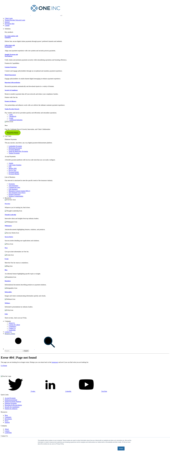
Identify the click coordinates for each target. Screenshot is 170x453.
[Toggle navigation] (61, 15)
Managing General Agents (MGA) (19, 191)
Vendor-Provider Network (12, 109)
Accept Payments (10, 398)
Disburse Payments (11, 403)
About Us (12, 323)
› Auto (11, 114)
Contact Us (12, 328)
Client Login (9, 18)
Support (7, 22)
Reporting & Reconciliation (12, 82)
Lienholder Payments (15, 146)
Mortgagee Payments (15, 148)
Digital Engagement (10, 75)
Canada (7, 25)
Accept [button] (121, 448)
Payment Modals (14, 174)
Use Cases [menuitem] (8, 136)
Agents (11, 163)
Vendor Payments (14, 153)
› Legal (11, 118)
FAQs (6, 314)
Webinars (7, 303)
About (7, 429)
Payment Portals (14, 172)
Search (26, 351)
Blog (6, 270)
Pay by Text (12, 170)
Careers (7, 431)
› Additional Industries (15, 120)
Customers (8, 417)
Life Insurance (13, 189)
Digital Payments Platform (13, 401)
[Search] (34, 349)
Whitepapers (8, 225)
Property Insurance (14, 194)
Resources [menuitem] (8, 198)
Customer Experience (11, 67)
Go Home (4, 365)
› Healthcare (12, 116)
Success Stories (9, 237)
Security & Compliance (11, 90)
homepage (55, 362)
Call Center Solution (15, 165)
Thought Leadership (10, 214)
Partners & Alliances (10, 101)
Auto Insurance (13, 185)
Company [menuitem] (8, 321)
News (6, 248)
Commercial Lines (14, 187)
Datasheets (8, 281)
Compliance (12, 326)
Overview (12, 184)
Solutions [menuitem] (8, 29)
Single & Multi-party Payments (18, 151)
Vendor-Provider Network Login (15, 20)
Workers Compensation (16, 196)
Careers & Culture (14, 325)
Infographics (8, 292)
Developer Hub (9, 23)
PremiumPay (10, 46)
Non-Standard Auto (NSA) (17, 192)
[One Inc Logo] (31, 15)
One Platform (11, 55)
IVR (10, 167)
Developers (8, 419)
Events (6, 259)
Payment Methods (14, 149)
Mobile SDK (13, 168)
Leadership (12, 330)
